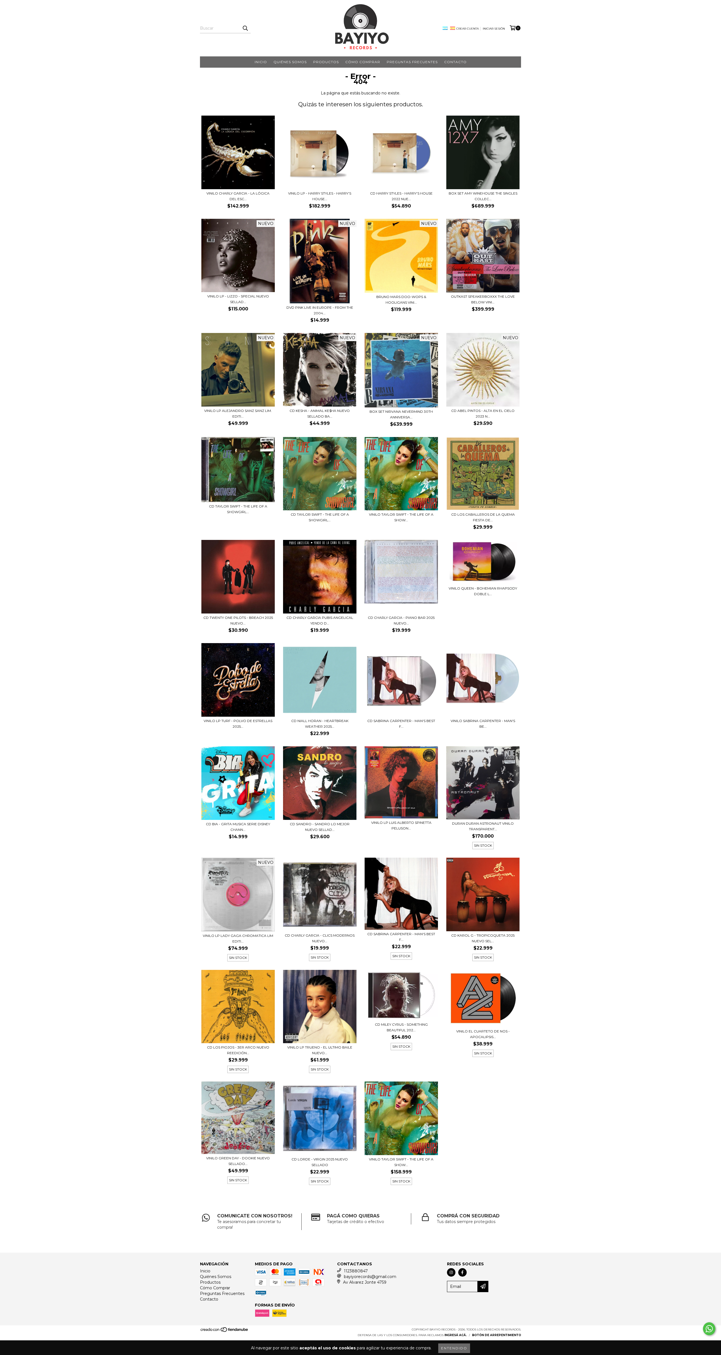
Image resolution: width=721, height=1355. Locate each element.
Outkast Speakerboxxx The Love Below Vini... (483, 299)
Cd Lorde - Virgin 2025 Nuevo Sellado (319, 1162)
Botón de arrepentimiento (496, 1335)
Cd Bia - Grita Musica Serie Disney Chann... (238, 827)
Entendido (454, 1348)
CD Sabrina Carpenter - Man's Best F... (401, 724)
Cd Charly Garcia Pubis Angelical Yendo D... (319, 620)
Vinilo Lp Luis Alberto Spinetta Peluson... (401, 825)
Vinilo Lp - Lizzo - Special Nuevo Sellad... (238, 299)
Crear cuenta (467, 28)
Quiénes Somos (290, 62)
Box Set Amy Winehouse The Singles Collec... (483, 196)
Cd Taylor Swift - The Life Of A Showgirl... (238, 509)
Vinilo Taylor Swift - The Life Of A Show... (401, 1162)
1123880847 (356, 1271)
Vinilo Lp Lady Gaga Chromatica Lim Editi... (238, 938)
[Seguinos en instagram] (451, 1272)
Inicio (261, 62)
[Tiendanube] (224, 1331)
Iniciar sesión (494, 28)
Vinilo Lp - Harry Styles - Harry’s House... (319, 196)
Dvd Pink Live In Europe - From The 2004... (319, 310)
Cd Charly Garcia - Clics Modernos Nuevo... (320, 938)
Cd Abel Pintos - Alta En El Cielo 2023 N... (483, 413)
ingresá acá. (455, 1335)
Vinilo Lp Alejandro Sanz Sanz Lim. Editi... (238, 413)
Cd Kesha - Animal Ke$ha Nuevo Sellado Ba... (320, 413)
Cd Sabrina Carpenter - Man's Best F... (401, 937)
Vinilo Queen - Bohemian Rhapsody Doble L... (483, 591)
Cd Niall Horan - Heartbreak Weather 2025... (319, 724)
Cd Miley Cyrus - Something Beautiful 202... (401, 1027)
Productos (326, 62)
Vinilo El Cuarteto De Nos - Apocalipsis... (483, 1034)
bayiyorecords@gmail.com (370, 1276)
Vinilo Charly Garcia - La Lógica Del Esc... (238, 196)
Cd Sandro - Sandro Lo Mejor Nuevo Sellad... (320, 827)
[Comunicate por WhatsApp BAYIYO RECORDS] (709, 1328)
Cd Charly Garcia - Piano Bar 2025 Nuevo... (401, 620)
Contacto (455, 62)
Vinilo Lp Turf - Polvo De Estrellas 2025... (238, 724)
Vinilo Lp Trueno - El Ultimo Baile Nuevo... (319, 1050)
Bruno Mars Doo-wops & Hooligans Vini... (401, 299)
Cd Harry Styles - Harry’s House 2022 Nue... (401, 196)
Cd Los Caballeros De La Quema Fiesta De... (483, 517)
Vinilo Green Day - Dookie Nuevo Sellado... (238, 1161)
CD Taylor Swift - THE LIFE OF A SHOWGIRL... (320, 517)
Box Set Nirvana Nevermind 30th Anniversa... (401, 414)
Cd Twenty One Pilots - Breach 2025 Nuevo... (238, 620)
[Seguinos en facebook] (462, 1272)
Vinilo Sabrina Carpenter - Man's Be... (483, 724)
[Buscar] (245, 28)
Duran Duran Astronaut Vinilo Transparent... (483, 826)
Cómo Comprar (362, 62)
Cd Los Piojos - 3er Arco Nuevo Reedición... (238, 1050)
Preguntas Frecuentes (412, 62)
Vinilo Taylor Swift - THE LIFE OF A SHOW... (401, 517)
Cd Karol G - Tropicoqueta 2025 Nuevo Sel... (483, 938)
